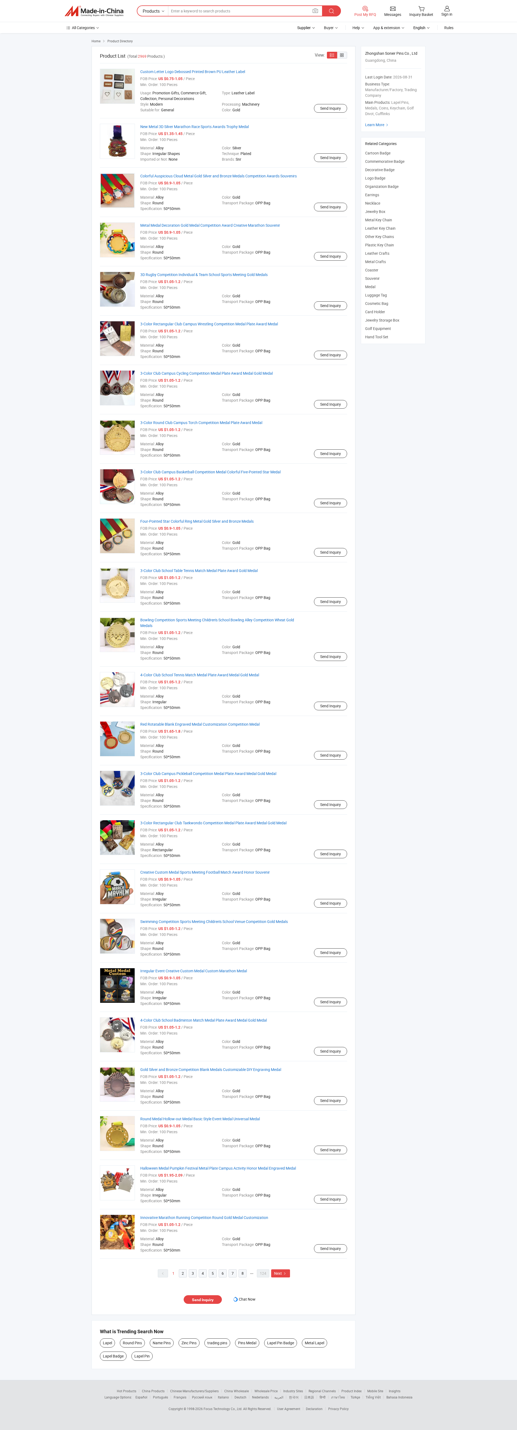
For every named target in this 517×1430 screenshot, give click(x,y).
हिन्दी (323, 1397)
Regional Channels (322, 1391)
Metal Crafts (375, 261)
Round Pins (132, 1342)
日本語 (309, 1397)
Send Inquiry (330, 108)
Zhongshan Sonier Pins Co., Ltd (391, 53)
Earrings (372, 194)
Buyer (329, 27)
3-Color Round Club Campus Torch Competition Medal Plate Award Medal (201, 422)
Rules (448, 27)
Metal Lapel (314, 1342)
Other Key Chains (379, 236)
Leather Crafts (377, 253)
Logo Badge (375, 178)
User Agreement (288, 1409)
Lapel (107, 1342)
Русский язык (202, 1397)
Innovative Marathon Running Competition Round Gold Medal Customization (204, 1217)
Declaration (314, 1409)
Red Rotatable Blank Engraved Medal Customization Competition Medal (200, 724)
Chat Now (247, 1299)
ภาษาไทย (338, 1397)
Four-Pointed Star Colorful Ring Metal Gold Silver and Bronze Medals (197, 521)
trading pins (217, 1342)
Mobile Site (375, 1391)
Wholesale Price (266, 1391)
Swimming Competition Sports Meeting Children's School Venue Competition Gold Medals (214, 921)
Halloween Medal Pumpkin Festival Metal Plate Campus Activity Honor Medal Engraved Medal (218, 1168)
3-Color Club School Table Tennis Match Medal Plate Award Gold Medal (199, 570)
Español (141, 1397)
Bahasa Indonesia (399, 1397)
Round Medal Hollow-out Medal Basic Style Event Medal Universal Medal (200, 1118)
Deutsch (240, 1397)
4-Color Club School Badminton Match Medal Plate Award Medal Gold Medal (203, 1020)
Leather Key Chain (380, 228)
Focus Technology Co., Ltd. (223, 1409)
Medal (370, 286)
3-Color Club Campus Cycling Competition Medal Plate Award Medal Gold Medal (206, 373)
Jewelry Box (375, 211)
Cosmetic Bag (376, 303)
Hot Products (126, 1391)
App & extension (386, 27)
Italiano (223, 1397)
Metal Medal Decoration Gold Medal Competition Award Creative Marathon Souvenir (210, 225)
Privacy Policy (338, 1409)
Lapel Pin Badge (280, 1342)
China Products (153, 1391)
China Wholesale (236, 1391)
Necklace (372, 203)
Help (356, 27)
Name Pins (162, 1342)
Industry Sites (293, 1391)
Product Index (351, 1391)
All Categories (83, 27)
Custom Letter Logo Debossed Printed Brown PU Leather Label (192, 71)
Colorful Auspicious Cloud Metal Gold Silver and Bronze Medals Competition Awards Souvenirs (218, 175)
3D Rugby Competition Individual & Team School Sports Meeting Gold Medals (204, 274)
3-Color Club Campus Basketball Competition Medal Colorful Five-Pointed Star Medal (210, 471)
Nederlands (260, 1397)
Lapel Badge (113, 1356)
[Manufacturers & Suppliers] (94, 11)
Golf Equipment (378, 328)
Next (280, 1273)
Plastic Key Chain (379, 244)
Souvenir (372, 278)
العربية (278, 1397)
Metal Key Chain (378, 219)
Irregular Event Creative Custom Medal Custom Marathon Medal (193, 970)
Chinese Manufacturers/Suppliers (194, 1391)
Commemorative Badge (384, 161)
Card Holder (375, 311)
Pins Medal (247, 1342)
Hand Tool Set (376, 336)
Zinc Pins (189, 1342)
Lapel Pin (142, 1356)
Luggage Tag (376, 295)
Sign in (446, 14)
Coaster (371, 270)
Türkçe (355, 1397)
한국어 (294, 1397)
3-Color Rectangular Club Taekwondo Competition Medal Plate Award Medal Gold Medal (213, 822)
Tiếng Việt (373, 1397)
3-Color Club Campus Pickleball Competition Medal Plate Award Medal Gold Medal (208, 773)
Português (160, 1397)
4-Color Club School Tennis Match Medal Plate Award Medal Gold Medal (199, 674)
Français (180, 1397)
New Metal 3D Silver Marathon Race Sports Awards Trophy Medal (194, 126)
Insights (394, 1391)
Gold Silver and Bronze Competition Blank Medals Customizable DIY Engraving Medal (210, 1069)
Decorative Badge (379, 169)
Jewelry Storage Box (382, 320)
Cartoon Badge (377, 153)
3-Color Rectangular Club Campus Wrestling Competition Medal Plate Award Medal (209, 323)
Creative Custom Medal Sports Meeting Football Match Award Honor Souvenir (205, 872)
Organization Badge (382, 186)
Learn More (377, 124)
